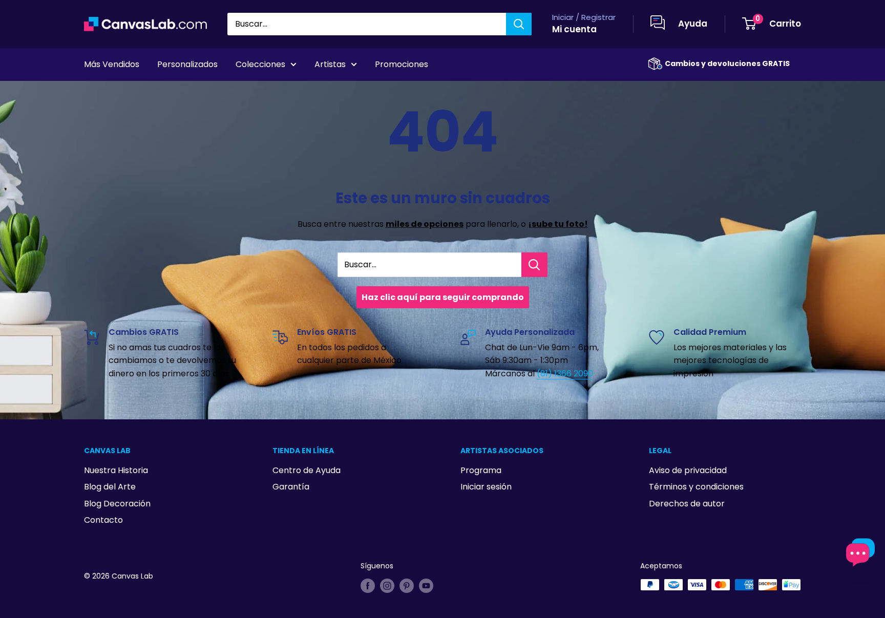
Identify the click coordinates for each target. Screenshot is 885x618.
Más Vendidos (111, 64)
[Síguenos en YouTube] (426, 586)
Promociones (401, 64)
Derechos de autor (687, 503)
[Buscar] (519, 24)
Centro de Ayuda (306, 470)
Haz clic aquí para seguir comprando (443, 297)
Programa (480, 470)
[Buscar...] (534, 264)
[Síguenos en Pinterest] (406, 586)
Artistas (330, 64)
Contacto (103, 520)
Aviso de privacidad (688, 470)
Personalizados (187, 64)
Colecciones (260, 64)
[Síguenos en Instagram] (387, 586)
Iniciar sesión (486, 487)
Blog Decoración (117, 503)
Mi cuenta (574, 29)
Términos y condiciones (696, 487)
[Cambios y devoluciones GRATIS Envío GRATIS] (655, 64)
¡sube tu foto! (558, 224)
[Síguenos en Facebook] (368, 586)
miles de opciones (424, 224)
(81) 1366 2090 (565, 373)
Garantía (290, 487)
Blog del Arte (110, 487)
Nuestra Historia (116, 470)
